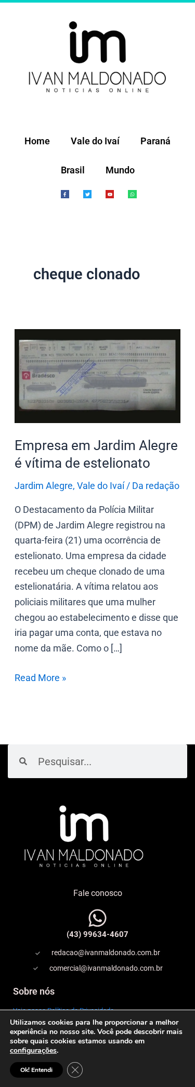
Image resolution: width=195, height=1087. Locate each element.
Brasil (73, 170)
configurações (33, 1050)
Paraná (155, 140)
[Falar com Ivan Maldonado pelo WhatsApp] (97, 918)
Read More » (40, 676)
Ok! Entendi (36, 1070)
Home (37, 140)
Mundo (120, 170)
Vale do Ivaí (95, 140)
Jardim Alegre (44, 485)
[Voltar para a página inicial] (97, 55)
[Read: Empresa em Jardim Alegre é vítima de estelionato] (98, 375)
